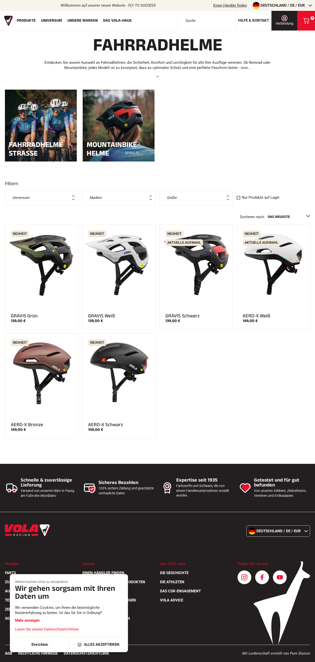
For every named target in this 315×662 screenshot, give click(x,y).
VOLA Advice (171, 600)
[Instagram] (244, 577)
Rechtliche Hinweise (38, 653)
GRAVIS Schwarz (182, 315)
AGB (8, 653)
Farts (10, 573)
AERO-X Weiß (256, 315)
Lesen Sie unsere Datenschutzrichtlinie (47, 629)
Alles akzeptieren (101, 644)
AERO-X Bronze (27, 424)
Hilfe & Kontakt (253, 20)
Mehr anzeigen (27, 620)
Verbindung (284, 23)
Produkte (26, 20)
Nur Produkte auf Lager (261, 197)
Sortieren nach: (252, 217)
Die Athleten (172, 582)
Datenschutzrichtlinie (86, 653)
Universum (51, 20)
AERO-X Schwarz (105, 424)
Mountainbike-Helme (113, 149)
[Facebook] (262, 577)
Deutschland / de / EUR (283, 5)
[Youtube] (280, 577)
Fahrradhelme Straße (36, 149)
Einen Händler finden (230, 5)
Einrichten (40, 644)
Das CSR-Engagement (180, 591)
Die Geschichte (174, 573)
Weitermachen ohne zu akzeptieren (41, 582)
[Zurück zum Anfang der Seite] (305, 656)
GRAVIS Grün (24, 315)
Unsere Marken (82, 20)
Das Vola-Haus (117, 20)
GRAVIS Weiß (101, 315)
